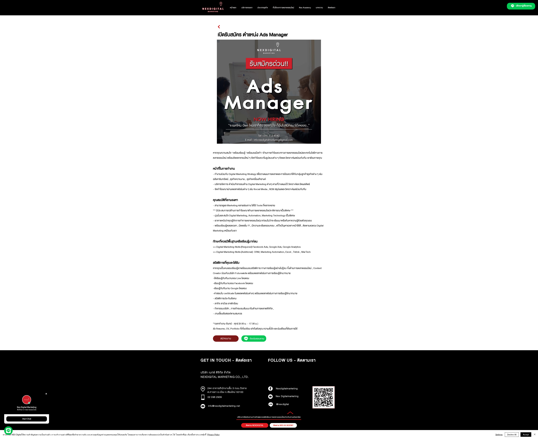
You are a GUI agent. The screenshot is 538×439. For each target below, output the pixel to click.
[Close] (534, 434)
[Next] (219, 26)
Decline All (511, 434)
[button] (262, 7)
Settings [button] (499, 434)
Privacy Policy (213, 434)
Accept (526, 434)
